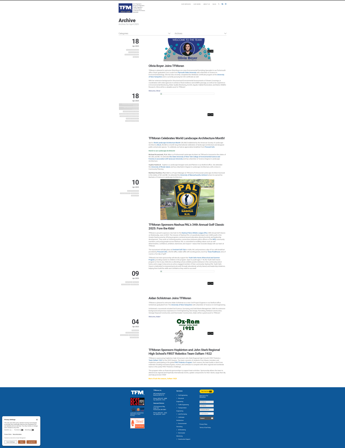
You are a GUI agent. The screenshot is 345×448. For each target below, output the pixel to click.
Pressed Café (162, 252)
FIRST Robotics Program (183, 362)
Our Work (197, 4)
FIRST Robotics (134, 337)
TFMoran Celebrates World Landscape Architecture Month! (187, 138)
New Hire (136, 57)
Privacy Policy (203, 424)
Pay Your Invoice (206, 391)
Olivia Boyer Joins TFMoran (166, 66)
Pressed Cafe (210, 147)
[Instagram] (225, 4)
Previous (209, 51)
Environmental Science (132, 50)
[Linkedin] (222, 4)
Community (135, 330)
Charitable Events (125, 193)
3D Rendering (182, 429)
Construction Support (184, 439)
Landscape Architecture (132, 121)
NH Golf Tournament (133, 191)
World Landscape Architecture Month (167, 143)
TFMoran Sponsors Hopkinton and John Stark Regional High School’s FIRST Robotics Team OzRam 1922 (184, 351)
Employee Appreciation (132, 118)
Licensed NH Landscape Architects (129, 116)
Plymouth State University (187, 72)
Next (212, 51)
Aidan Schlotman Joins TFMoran (170, 298)
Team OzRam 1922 (155, 360)
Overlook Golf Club (179, 250)
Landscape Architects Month (131, 111)
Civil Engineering (182, 395)
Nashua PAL (135, 195)
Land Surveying (182, 414)
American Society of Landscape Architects (130, 104)
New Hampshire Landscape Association (131, 108)
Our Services (186, 4)
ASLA (159, 145)
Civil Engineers (125, 284)
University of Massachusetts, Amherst (194, 175)
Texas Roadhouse (214, 252)
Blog (214, 4)
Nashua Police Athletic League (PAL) (195, 233)
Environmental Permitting (131, 54)
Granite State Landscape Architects (129, 114)
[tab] (144, 33)
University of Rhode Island (160, 167)
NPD (214, 239)
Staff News (129, 282)
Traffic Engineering (183, 404)
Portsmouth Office (133, 52)
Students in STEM (133, 335)
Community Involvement (132, 332)
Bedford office (134, 284)
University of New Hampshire (181, 305)
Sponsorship (135, 193)
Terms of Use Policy (205, 427)
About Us (206, 4)
